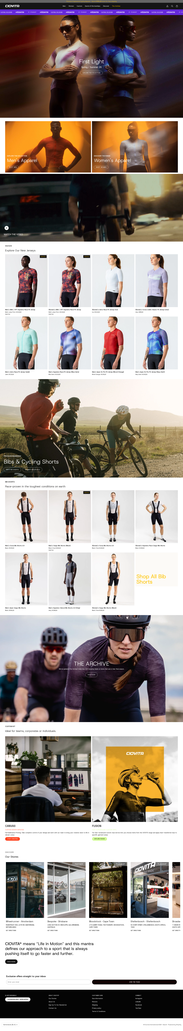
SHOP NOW (91, 675)
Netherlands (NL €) (9, 1024)
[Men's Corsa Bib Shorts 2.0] (26, 516)
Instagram (138, 998)
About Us (52, 1002)
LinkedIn (138, 1002)
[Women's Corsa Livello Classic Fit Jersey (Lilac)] (156, 280)
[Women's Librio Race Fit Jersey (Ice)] (113, 280)
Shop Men (13, 167)
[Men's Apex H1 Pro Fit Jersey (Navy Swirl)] (156, 343)
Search (165, 1024)
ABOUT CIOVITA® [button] (54, 995)
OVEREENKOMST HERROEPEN (17, 999)
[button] (64, 6)
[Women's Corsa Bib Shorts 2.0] (113, 516)
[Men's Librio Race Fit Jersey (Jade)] (26, 343)
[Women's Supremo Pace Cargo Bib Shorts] (156, 516)
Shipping (95, 1005)
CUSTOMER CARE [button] (97, 995)
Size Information (97, 998)
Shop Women (101, 167)
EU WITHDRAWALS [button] (10, 995)
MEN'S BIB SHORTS (12, 470)
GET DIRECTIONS (11, 930)
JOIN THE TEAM (134, 982)
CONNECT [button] (138, 995)
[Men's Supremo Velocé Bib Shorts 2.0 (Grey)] (70, 578)
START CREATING (12, 839)
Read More (11, 962)
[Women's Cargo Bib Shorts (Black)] (113, 578)
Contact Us (52, 1008)
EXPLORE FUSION (99, 839)
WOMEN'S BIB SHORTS (32, 470)
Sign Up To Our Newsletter (58, 1005)
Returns (94, 1002)
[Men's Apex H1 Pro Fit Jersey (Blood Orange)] (113, 343)
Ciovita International (151, 1024)
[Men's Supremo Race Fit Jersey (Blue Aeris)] (70, 343)
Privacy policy (96, 1008)
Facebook (138, 1005)
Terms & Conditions (98, 1011)
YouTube (138, 1008)
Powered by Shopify (174, 1024)
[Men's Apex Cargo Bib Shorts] (26, 578)
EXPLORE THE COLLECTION (91, 73)
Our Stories (52, 998)
